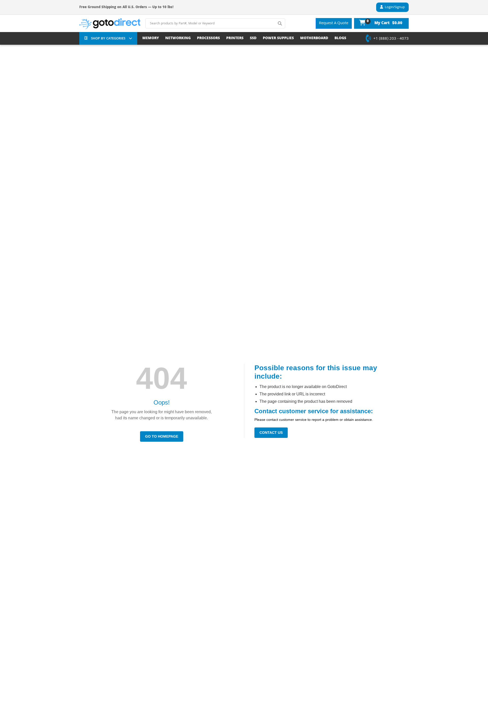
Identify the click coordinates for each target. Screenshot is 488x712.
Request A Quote (333, 23)
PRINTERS (234, 38)
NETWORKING (178, 38)
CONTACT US (271, 433)
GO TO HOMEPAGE (161, 436)
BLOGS (340, 38)
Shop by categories (108, 38)
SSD (253, 38)
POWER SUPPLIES (278, 38)
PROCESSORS (208, 38)
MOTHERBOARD (314, 38)
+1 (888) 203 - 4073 (391, 39)
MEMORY (150, 38)
